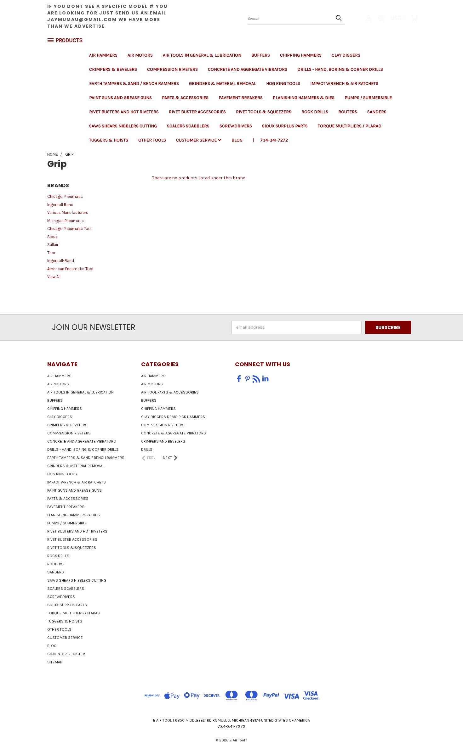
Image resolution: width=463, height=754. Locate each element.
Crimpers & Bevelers (113, 69)
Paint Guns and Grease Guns (120, 97)
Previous (446, 734)
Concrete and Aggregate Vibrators (247, 69)
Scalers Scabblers (188, 126)
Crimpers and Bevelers (163, 441)
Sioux (52, 236)
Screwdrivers (236, 126)
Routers (347, 111)
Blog (237, 140)
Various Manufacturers (67, 212)
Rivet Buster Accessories (197, 111)
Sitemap (54, 662)
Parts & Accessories (185, 97)
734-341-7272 (274, 140)
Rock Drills (314, 111)
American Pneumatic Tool (70, 268)
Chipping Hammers (301, 55)
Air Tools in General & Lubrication (202, 55)
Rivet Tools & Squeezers (263, 111)
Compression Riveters (172, 69)
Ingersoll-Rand (60, 260)
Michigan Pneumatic (65, 220)
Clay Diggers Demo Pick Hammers (173, 417)
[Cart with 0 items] (414, 18)
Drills (146, 449)
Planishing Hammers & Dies (303, 97)
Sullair (52, 244)
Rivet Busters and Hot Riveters (124, 111)
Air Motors (140, 55)
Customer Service (197, 140)
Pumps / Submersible (368, 97)
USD (396, 17)
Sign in (54, 654)
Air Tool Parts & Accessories (170, 392)
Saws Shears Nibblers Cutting (123, 126)
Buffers (260, 55)
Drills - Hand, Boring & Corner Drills (340, 69)
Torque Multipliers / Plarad (349, 126)
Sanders (376, 111)
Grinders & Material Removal (222, 83)
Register (76, 654)
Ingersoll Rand (60, 204)
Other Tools (152, 140)
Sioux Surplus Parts (285, 126)
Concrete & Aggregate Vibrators (173, 433)
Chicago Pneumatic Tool (69, 228)
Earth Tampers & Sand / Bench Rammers (134, 83)
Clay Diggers (346, 55)
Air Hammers (103, 55)
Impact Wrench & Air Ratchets (344, 83)
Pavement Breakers (241, 97)
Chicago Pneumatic (65, 196)
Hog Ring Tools (283, 83)
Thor (51, 252)
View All (53, 276)
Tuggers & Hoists (108, 140)
